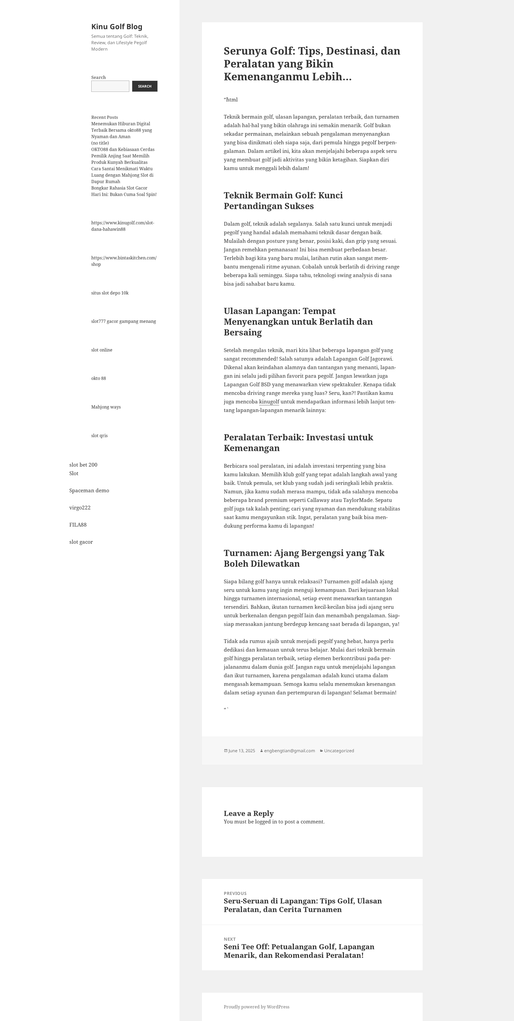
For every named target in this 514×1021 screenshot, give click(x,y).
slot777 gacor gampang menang (123, 321)
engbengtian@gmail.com (289, 751)
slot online (101, 350)
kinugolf (269, 401)
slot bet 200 (83, 464)
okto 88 (98, 378)
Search (98, 77)
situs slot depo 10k (109, 293)
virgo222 (80, 507)
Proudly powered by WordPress (256, 1007)
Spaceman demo (89, 490)
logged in (266, 821)
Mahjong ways (106, 407)
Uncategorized (339, 751)
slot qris (99, 435)
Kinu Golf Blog (116, 26)
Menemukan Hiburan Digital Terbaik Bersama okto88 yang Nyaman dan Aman (121, 130)
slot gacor (81, 541)
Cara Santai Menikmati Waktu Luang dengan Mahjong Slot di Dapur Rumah (122, 175)
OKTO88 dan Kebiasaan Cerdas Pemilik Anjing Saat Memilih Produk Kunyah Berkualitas (122, 155)
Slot (73, 473)
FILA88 (78, 524)
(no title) (100, 143)
